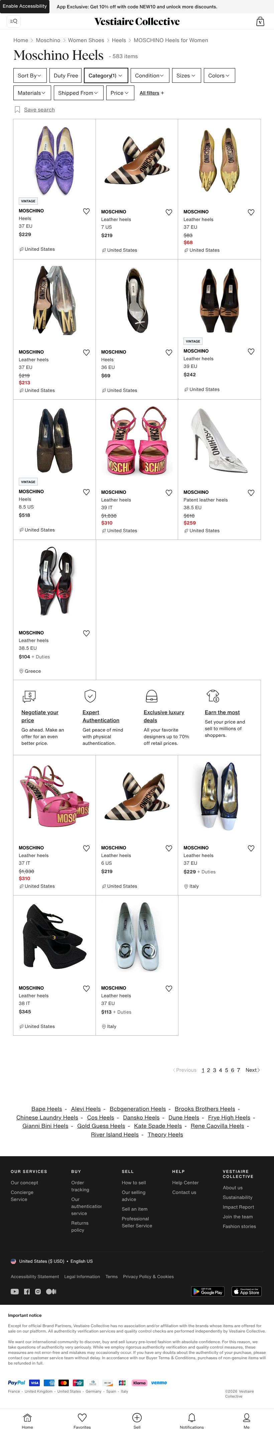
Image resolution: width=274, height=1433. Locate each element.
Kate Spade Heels (158, 1126)
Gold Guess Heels (101, 1126)
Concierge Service (22, 1196)
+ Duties (40, 656)
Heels (119, 40)
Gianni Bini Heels (45, 1126)
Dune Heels (183, 1117)
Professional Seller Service (137, 1222)
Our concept (24, 1182)
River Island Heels (115, 1135)
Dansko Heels (141, 1117)
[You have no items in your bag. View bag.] (260, 21)
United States (69, 1391)
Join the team (238, 1216)
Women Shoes (86, 40)
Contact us (184, 1192)
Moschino (48, 40)
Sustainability (238, 1197)
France (14, 1391)
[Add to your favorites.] (87, 211)
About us (233, 1187)
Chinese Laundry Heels (47, 1117)
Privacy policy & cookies (148, 1276)
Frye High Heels (229, 1117)
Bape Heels (46, 1109)
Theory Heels (165, 1135)
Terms (111, 1276)
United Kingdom (39, 1391)
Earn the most (222, 712)
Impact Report (238, 1207)
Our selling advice (133, 1196)
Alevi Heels (86, 1109)
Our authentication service (87, 1206)
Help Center (185, 1182)
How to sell (134, 1182)
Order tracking (80, 1186)
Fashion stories (239, 1226)
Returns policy (80, 1227)
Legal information (82, 1276)
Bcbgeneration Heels (138, 1109)
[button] (260, 21)
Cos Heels (100, 1117)
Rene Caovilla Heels (217, 1126)
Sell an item (134, 1209)
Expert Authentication (101, 716)
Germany (94, 1391)
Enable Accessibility (25, 6)
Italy (124, 1391)
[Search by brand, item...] (14, 21)
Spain (111, 1391)
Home (20, 40)
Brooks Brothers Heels (205, 1109)
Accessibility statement (35, 1276)
